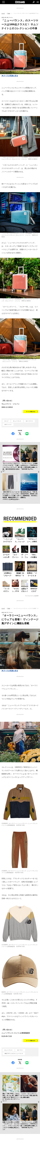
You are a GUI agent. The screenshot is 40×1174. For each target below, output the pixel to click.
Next (38, 471)
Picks (8, 13)
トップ (3, 13)
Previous (1, 471)
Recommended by (29, 595)
